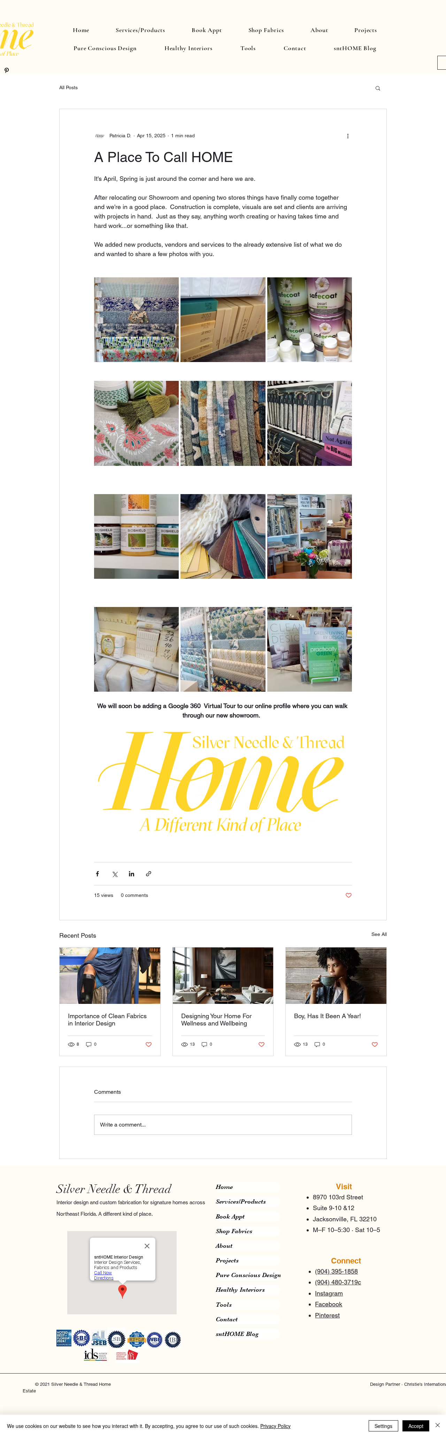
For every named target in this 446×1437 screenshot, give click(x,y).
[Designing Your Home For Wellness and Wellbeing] (223, 975)
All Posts (68, 87)
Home (224, 1186)
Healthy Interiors (240, 1289)
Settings (383, 1425)
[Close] (437, 1425)
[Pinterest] (6, 70)
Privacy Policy (275, 1425)
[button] (378, 88)
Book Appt (230, 1216)
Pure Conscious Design (248, 1274)
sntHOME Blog (237, 1333)
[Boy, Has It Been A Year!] (336, 975)
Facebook (328, 1304)
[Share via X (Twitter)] (114, 873)
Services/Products (241, 1201)
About (224, 1245)
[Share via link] (148, 873)
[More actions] (348, 135)
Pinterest (327, 1315)
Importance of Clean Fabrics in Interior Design (107, 1019)
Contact (227, 1319)
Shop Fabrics (234, 1231)
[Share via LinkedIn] (131, 873)
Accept (415, 1425)
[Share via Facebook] (97, 873)
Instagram (329, 1293)
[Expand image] (136, 319)
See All (379, 934)
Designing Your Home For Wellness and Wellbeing (216, 1019)
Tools (224, 1304)
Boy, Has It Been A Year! (327, 1016)
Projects (227, 1260)
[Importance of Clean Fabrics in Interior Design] (110, 975)
